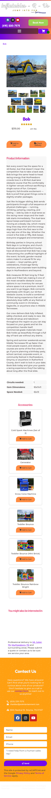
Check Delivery (38, 144)
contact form (21, 691)
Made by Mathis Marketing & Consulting (17, 793)
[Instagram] (13, 20)
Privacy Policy (23, 773)
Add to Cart (15, 144)
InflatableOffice (7, 791)
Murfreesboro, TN (20, 645)
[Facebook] (8, 20)
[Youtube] (18, 20)
